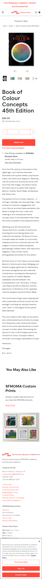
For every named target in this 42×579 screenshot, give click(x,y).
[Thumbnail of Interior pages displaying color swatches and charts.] (27, 78)
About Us (5, 510)
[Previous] (15, 71)
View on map (7, 518)
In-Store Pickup (8, 495)
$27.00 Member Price (11, 121)
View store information (13, 162)
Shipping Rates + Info (10, 492)
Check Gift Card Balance (11, 500)
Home (4, 26)
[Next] (27, 71)
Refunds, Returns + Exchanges (13, 498)
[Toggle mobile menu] (2, 12)
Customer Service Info (10, 490)
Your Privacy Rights (21, 562)
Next (26, 21)
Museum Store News (9, 520)
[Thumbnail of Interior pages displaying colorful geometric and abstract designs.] (20, 78)
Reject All (21, 568)
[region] (21, 558)
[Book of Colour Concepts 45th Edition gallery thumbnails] (21, 78)
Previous (18, 21)
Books (11, 26)
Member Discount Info (10, 487)
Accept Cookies (21, 575)
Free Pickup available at (19, 154)
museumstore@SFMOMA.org (13, 474)
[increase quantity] (32, 131)
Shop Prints (10, 405)
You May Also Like (21, 370)
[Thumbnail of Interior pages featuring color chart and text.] (12, 78)
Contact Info (7, 484)
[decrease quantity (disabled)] (4, 131)
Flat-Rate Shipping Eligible (13, 148)
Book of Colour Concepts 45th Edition (18, 102)
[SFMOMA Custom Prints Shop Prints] (21, 427)
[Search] (36, 12)
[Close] (39, 541)
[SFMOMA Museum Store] (21, 12)
